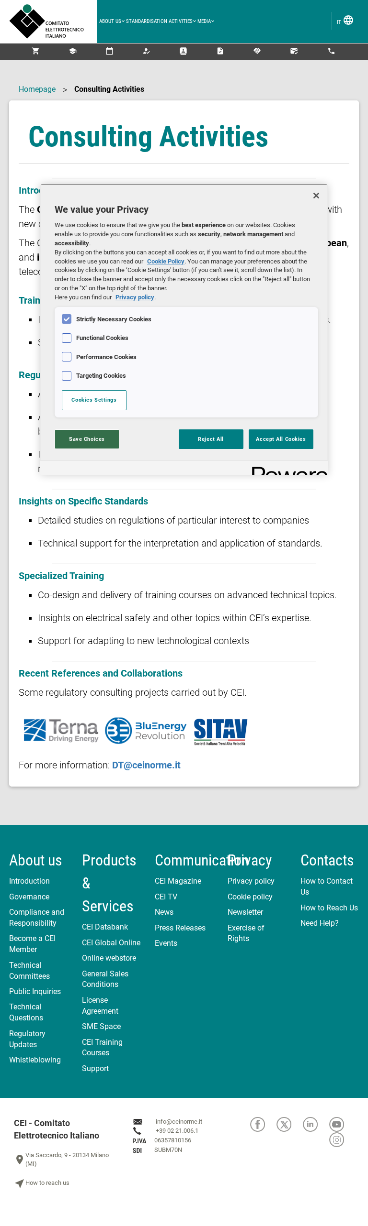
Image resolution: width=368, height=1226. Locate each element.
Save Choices (87, 439)
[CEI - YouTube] (341, 1124)
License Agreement (100, 1006)
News (164, 912)
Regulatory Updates (27, 1039)
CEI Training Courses (102, 1048)
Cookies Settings (93, 399)
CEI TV (166, 896)
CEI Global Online (111, 942)
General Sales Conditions (105, 979)
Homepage (37, 89)
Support (95, 1068)
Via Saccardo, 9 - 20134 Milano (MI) (61, 1159)
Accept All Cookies (281, 439)
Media (204, 21)
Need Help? (319, 923)
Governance (29, 896)
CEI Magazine (178, 881)
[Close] (316, 195)
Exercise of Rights (246, 933)
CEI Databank (105, 926)
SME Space (101, 1026)
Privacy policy (251, 881)
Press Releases (180, 927)
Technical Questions (26, 1012)
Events (166, 943)
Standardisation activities (159, 21)
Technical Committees (29, 971)
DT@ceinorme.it (146, 765)
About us (110, 21)
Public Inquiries (35, 991)
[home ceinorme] (53, 21)
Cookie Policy (165, 261)
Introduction (29, 881)
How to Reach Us (329, 907)
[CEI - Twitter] (289, 1124)
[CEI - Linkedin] (316, 1124)
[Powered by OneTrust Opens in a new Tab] (286, 469)
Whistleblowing (35, 1059)
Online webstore (109, 958)
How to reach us (41, 1183)
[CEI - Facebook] (263, 1124)
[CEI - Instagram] (341, 1139)
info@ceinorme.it (179, 1121)
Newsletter (245, 912)
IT (345, 20)
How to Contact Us (326, 886)
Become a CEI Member (32, 944)
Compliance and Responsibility (36, 918)
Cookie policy (250, 896)
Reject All (211, 439)
